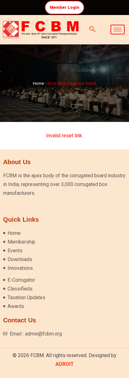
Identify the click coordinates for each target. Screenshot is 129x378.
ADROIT (64, 364)
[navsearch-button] (92, 29)
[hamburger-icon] (118, 29)
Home (38, 83)
